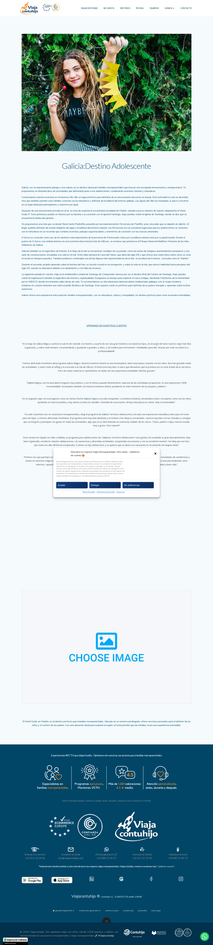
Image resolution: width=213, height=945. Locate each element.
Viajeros (154, 8)
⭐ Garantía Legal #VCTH (62, 910)
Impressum (120, 492)
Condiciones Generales (89, 910)
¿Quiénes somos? (165, 866)
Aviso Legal (156, 910)
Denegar (95, 485)
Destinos (125, 8)
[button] (155, 453)
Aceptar (61, 485)
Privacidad (142, 910)
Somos (168, 8)
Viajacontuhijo (89, 8)
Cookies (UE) (128, 910)
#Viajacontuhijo (106, 935)
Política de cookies (88, 492)
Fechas (140, 8)
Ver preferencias (132, 485)
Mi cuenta (109, 8)
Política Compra (112, 910)
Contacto (186, 8)
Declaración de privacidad (106, 492)
